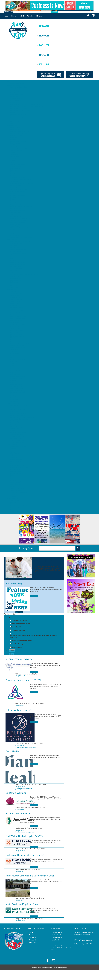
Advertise (30, 16)
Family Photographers (17, 129)
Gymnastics (13, 458)
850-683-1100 (19, 745)
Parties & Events (11, 290)
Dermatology (14, 257)
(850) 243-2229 (20, 787)
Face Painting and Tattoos (18, 317)
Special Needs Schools (17, 116)
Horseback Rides (15, 185)
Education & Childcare (13, 85)
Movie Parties (14, 326)
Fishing (12, 172)
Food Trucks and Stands (17, 319)
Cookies (12, 309)
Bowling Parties (15, 297)
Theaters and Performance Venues (21, 228)
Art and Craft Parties (16, 293)
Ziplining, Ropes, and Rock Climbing (21, 237)
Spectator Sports (15, 216)
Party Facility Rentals (16, 330)
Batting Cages (14, 156)
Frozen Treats (14, 425)
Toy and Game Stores (17, 442)
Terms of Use (33, 940)
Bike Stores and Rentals (17, 409)
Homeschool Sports (16, 459)
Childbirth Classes (15, 251)
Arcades (12, 153)
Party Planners (14, 332)
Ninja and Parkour (15, 469)
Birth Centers (14, 245)
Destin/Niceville (16, 627)
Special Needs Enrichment (18, 394)
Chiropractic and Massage (18, 253)
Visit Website (19, 612)
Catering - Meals (15, 303)
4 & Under (13, 355)
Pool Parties (14, 340)
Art (11, 357)
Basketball (13, 448)
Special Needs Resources (18, 141)
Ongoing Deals (14, 508)
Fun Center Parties (16, 320)
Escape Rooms (15, 168)
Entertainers (14, 315)
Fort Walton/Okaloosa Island (20, 624)
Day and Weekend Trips (17, 164)
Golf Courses (14, 182)
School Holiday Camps (17, 83)
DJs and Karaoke (15, 313)
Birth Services (14, 247)
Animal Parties (14, 292)
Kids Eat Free (14, 429)
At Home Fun (14, 154)
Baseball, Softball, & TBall (18, 446)
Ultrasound (13, 284)
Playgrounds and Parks (17, 205)
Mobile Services (16, 647)
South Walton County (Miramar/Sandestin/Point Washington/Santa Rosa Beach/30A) (33, 636)
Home (6, 16)
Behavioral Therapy (16, 243)
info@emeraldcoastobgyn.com (24, 832)
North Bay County (17, 644)
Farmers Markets (15, 423)
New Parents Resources (17, 135)
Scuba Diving (14, 477)
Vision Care (13, 286)
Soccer (12, 479)
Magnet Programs (15, 100)
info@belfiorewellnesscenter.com (25, 747)
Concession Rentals (16, 307)
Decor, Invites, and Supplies (18, 311)
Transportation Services (17, 118)
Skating (12, 214)
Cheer (12, 450)
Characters (13, 305)
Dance (12, 367)
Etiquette (13, 373)
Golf (11, 456)
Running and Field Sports (18, 473)
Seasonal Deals (15, 510)
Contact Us (32, 937)
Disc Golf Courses (15, 166)
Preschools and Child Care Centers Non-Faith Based (26, 106)
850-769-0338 (19, 830)
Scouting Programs (16, 390)
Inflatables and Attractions (18, 324)
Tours (12, 232)
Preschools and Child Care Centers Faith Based (25, 104)
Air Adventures (14, 147)
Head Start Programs (16, 95)
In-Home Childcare (16, 99)
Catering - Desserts (16, 301)
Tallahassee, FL (57, 932)
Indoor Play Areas (15, 187)
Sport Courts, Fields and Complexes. (21, 218)
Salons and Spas (15, 212)
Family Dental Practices (17, 263)
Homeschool (14, 97)
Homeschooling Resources (18, 133)
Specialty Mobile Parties (17, 348)
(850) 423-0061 (20, 921)
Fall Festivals (14, 502)
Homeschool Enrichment (17, 376)
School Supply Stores (16, 434)
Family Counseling (16, 261)
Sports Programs (11, 444)
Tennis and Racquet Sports (18, 492)
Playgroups (13, 139)
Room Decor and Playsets (18, 432)
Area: (10, 618)
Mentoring (13, 380)
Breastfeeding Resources (18, 249)
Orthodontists (14, 276)
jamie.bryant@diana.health (23, 789)
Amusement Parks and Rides (19, 149)
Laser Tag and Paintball (17, 191)
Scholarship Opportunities (18, 114)
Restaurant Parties (16, 342)
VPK (11, 124)
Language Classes (16, 378)
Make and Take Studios (17, 195)
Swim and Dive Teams (17, 488)
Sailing (12, 475)
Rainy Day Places (15, 209)
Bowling (12, 160)
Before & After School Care (18, 87)
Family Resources (11, 126)
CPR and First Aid (15, 255)
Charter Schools (15, 89)
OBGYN (12, 272)
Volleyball (13, 496)
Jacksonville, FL (57, 937)
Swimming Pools (15, 224)
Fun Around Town (11, 145)
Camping (13, 162)
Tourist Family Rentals (17, 440)
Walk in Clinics (14, 288)
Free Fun (13, 174)
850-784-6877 (19, 900)
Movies (12, 199)
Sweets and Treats (16, 438)
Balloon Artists (14, 295)
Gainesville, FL (56, 935)
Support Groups (15, 143)
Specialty (13, 396)
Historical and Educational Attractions (21, 183)
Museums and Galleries (17, 201)
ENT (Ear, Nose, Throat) (17, 259)
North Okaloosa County (19, 620)
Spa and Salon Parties (17, 346)
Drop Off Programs (16, 91)
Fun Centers (14, 176)
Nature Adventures (16, 203)
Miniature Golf (14, 197)
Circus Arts (13, 361)
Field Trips (13, 170)
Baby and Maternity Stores (18, 405)
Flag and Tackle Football (17, 454)
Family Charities (15, 127)
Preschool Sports (15, 471)
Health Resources (11, 239)
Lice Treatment (15, 270)
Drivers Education (15, 371)
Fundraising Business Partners (19, 131)
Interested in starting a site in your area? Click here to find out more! (61, 948)
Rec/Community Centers (17, 210)
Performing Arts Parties (17, 336)
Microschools (14, 102)
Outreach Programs (16, 386)
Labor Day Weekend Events (18, 506)
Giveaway (39, 16)
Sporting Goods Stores (17, 436)
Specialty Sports (15, 483)
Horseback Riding (15, 461)
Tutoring (12, 120)
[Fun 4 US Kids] (18, 30)
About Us (32, 935)
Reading (12, 112)
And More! (55, 940)
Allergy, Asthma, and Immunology (20, 241)
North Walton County (18, 630)
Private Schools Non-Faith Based (20, 110)
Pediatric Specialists (16, 280)
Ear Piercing (14, 421)
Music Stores (14, 431)
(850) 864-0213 (20, 851)
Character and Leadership (18, 359)
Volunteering (14, 402)
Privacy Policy (33, 942)
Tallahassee (54, 12)
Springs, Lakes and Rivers (18, 220)
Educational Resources (17, 93)
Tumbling (13, 494)
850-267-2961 (19, 706)
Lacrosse (13, 463)
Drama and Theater (16, 369)
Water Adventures (15, 236)
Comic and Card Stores (17, 415)
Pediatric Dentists (15, 278)
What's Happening (12, 498)
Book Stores (14, 411)
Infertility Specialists (16, 268)
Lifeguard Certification (17, 465)
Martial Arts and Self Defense (19, 467)
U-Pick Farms (14, 512)
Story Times (14, 400)
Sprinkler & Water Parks (17, 222)
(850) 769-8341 (20, 871)
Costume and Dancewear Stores (20, 419)
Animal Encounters (16, 151)
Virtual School (14, 122)
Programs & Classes (12, 353)
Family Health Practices (17, 265)
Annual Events (14, 500)
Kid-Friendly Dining (16, 427)
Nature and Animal (16, 384)
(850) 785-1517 (20, 676)
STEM (12, 398)
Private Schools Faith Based (19, 108)
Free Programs (15, 375)
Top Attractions (15, 230)
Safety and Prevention (17, 388)
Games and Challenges (17, 178)
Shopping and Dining (12, 404)
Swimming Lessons (16, 490)
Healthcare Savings (16, 266)
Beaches (13, 158)
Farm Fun (13, 504)
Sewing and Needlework (17, 392)
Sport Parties (14, 349)
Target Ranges (14, 226)
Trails (12, 234)
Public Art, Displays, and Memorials (21, 207)
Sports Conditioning (16, 485)
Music (12, 382)
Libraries (13, 193)
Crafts (12, 365)
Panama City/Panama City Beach (21, 641)
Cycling (12, 452)
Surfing (12, 487)
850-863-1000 (19, 809)
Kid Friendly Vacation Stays (18, 189)
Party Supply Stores (16, 334)
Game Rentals (14, 322)
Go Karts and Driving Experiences (20, 180)
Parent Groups (14, 137)
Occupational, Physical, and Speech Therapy (24, 274)
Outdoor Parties (15, 328)
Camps (8, 81)
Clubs (12, 363)
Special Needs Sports (16, 481)
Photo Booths (14, 338)
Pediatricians (14, 282)
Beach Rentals (14, 407)
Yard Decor (13, 351)
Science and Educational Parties (20, 344)
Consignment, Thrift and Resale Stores (22, 417)
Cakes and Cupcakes (16, 299)
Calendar (14, 16)
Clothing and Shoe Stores (18, 413)
